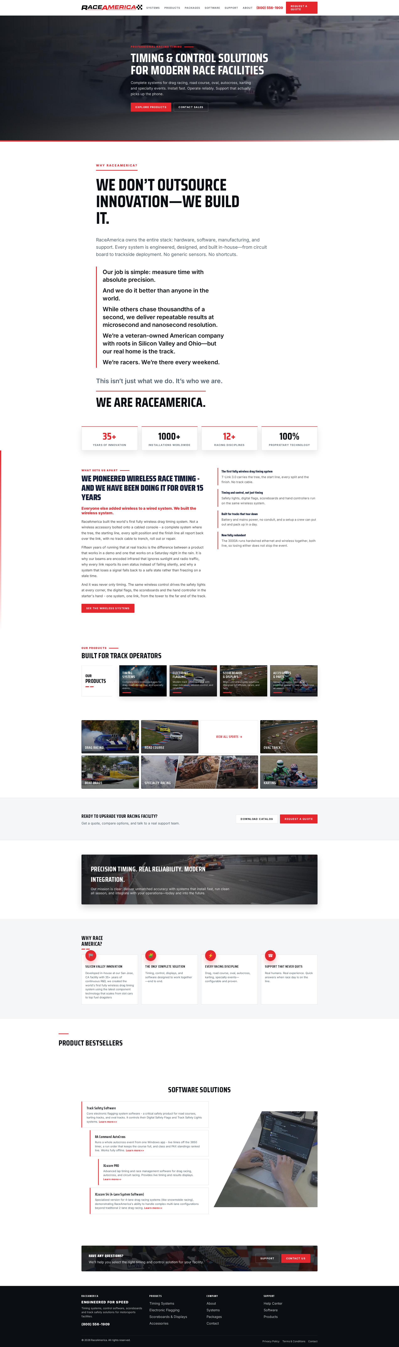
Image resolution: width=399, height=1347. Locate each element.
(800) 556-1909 (269, 8)
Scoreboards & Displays (168, 1317)
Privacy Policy (271, 1341)
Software (212, 7)
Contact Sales (191, 107)
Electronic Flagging (164, 1310)
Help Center (273, 1303)
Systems (153, 7)
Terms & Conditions (293, 1341)
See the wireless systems (108, 608)
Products (172, 7)
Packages (192, 7)
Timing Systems (161, 1303)
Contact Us (295, 1258)
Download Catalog (257, 819)
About (248, 7)
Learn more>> (108, 1121)
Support (231, 7)
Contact (213, 1323)
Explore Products (150, 107)
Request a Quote (299, 8)
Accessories (158, 1323)
